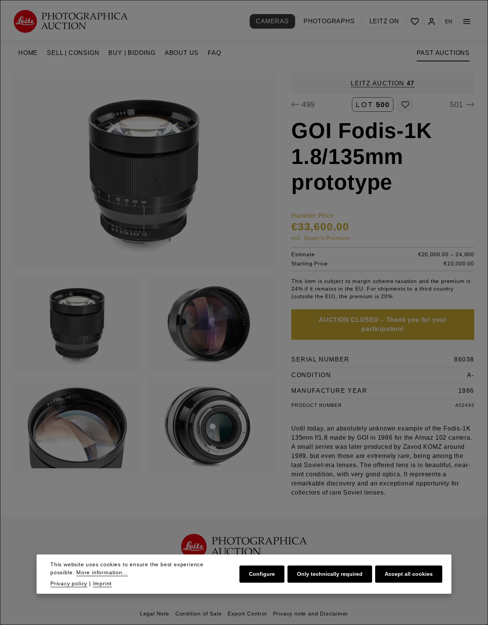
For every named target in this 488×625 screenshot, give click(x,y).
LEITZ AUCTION (383, 83)
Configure (262, 574)
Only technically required (330, 574)
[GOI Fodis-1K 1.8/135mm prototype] (145, 171)
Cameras (272, 21)
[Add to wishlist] (405, 104)
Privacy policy (68, 583)
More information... (102, 572)
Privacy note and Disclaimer (310, 614)
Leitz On (384, 21)
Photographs (329, 21)
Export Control (247, 614)
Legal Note (154, 614)
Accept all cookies (409, 574)
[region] (145, 273)
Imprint (102, 583)
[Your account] (431, 21)
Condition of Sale (198, 614)
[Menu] (466, 21)
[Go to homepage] (71, 21)
